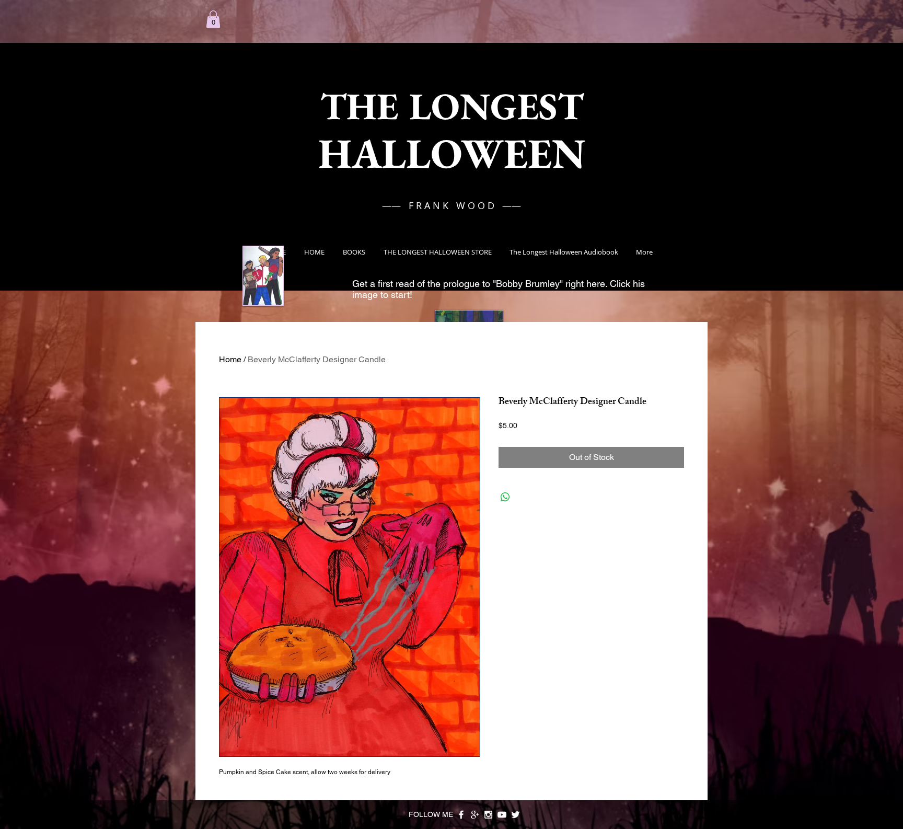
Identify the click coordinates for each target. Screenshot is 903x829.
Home (230, 359)
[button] (213, 19)
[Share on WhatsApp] (505, 497)
